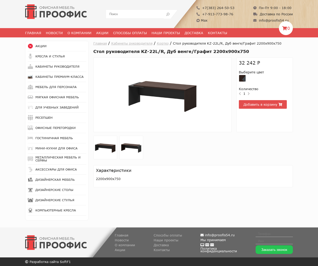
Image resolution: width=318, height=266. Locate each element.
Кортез (163, 43)
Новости (54, 33)
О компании (125, 245)
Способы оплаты (130, 33)
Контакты (217, 33)
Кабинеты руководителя (131, 43)
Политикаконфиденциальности (218, 249)
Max (203, 20)
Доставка (194, 33)
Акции (102, 33)
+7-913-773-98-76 (217, 14)
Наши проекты (166, 33)
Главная (33, 33)
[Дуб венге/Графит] (242, 78)
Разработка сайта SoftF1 (49, 262)
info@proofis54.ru (273, 20)
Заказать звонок (274, 250)
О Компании (79, 33)
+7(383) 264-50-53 (217, 8)
